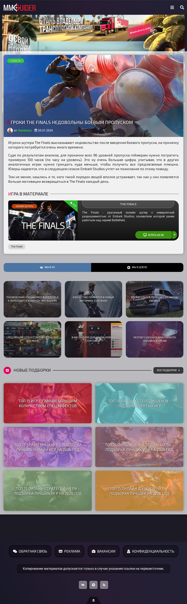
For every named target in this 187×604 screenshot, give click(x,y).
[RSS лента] (104, 584)
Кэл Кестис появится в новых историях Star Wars (93, 299)
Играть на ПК (156, 235)
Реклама (72, 551)
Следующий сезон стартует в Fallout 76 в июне (32, 339)
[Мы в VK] (82, 584)
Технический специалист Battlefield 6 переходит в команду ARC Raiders (32, 299)
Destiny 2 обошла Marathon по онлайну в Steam (154, 339)
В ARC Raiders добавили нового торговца (93, 339)
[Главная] (20, 7)
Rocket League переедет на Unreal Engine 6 (154, 299)
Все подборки (167, 370)
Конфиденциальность (153, 551)
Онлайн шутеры (24, 206)
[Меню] (172, 7)
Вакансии (106, 551)
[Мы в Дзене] (93, 584)
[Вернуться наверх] (93, 600)
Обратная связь (33, 551)
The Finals (128, 204)
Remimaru (25, 130)
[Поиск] (182, 7)
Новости (15, 60)
